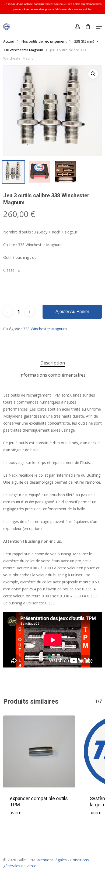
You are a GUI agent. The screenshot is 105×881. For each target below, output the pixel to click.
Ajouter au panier (72, 311)
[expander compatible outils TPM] (39, 751)
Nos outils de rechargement (44, 41)
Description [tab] (52, 363)
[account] (77, 26)
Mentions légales (52, 859)
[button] (99, 26)
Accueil (9, 41)
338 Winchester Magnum (23, 49)
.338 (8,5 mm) (84, 41)
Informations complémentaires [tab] (52, 375)
